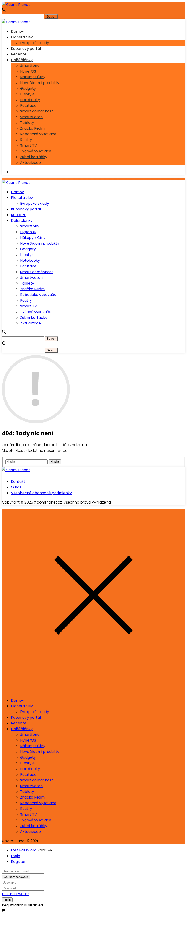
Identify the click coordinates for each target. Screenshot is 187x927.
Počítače (28, 105)
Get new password (16, 877)
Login (15, 856)
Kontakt (18, 481)
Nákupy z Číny (32, 77)
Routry (26, 139)
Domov (17, 31)
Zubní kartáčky (33, 156)
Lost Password (23, 850)
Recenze (18, 54)
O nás (16, 487)
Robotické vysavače (38, 134)
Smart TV (28, 145)
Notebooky (30, 99)
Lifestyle (27, 94)
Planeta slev (22, 37)
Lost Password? (15, 893)
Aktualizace (30, 162)
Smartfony (29, 65)
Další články (22, 60)
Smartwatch (31, 117)
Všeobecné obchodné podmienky (41, 493)
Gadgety (28, 88)
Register (18, 861)
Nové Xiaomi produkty (39, 82)
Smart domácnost (36, 111)
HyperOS (28, 71)
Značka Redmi (32, 128)
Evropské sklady (34, 42)
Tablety (27, 122)
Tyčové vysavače (35, 151)
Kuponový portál (26, 48)
